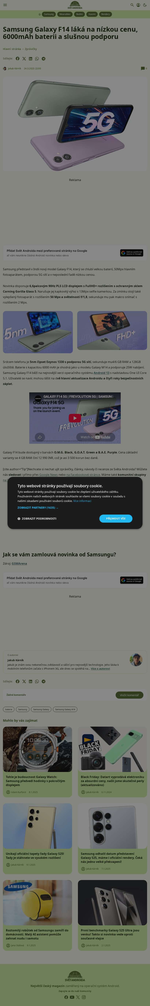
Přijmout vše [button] (115, 518)
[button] (75, 507)
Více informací (82, 501)
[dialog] (75, 503)
